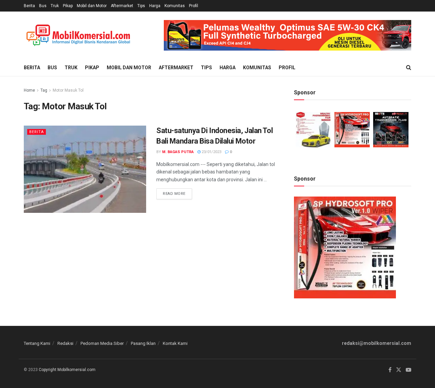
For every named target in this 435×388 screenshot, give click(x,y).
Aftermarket (122, 5)
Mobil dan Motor (92, 5)
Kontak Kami (175, 343)
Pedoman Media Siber (102, 343)
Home (29, 90)
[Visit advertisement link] (287, 35)
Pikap (68, 5)
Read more (177, 192)
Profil (193, 5)
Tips (141, 5)
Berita (29, 5)
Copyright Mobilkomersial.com (67, 369)
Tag (43, 90)
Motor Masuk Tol (68, 90)
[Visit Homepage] (78, 35)
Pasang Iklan (143, 343)
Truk (55, 5)
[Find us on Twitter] (398, 370)
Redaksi (65, 343)
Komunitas (174, 5)
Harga (154, 5)
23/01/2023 (211, 152)
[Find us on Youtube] (408, 370)
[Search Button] (408, 67)
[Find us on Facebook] (390, 370)
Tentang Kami (37, 343)
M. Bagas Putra (178, 152)
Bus (43, 5)
